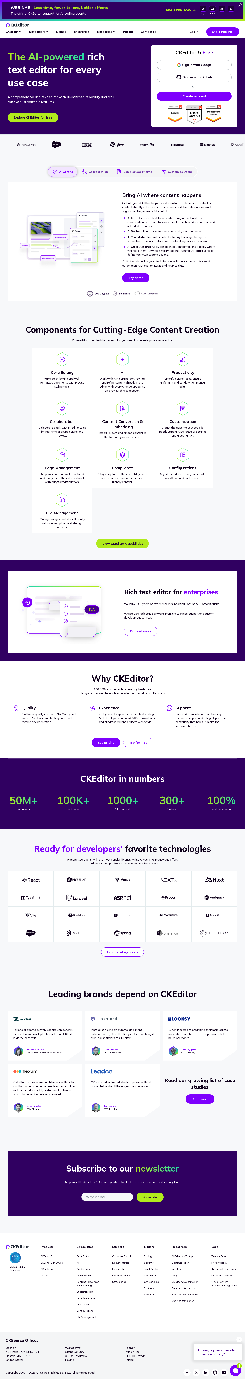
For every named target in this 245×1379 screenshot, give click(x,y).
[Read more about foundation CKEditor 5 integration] (122, 915)
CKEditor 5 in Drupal (52, 1262)
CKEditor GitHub (121, 1275)
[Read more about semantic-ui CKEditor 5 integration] (214, 915)
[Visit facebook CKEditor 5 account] (187, 1372)
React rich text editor (184, 1288)
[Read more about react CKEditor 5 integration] (30, 880)
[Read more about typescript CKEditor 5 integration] (30, 898)
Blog (174, 1275)
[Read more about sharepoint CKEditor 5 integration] (168, 933)
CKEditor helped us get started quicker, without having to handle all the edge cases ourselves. (121, 1084)
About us (149, 1294)
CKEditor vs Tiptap (182, 1256)
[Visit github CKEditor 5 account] (215, 1372)
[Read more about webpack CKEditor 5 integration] (214, 898)
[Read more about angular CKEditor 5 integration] (76, 880)
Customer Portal (121, 1256)
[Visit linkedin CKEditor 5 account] (205, 1372)
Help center (119, 1268)
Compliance (83, 1304)
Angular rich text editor (185, 1294)
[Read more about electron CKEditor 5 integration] (214, 933)
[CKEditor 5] (17, 25)
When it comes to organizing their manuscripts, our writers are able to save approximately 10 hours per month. (198, 1034)
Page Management (87, 1297)
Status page (119, 1281)
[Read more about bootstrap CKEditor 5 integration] (76, 915)
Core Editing (84, 1256)
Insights (176, 1268)
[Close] (239, 5)
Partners (149, 1288)
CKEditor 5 (47, 1256)
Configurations (85, 1310)
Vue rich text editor (183, 1300)
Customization (85, 1291)
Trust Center (151, 1268)
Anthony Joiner (189, 1049)
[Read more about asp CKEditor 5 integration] (122, 898)
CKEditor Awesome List (185, 1281)
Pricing (148, 1256)
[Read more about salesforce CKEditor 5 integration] (30, 933)
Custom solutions (180, 172)
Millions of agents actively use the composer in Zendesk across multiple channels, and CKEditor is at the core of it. (43, 1034)
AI (78, 1262)
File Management (86, 1317)
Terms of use (218, 1256)
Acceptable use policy (223, 1268)
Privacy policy (219, 1262)
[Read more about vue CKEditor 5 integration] (122, 880)
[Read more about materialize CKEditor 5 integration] (168, 915)
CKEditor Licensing (222, 1275)
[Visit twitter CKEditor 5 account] (196, 1372)
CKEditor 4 (47, 1268)
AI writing (66, 172)
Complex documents (138, 172)
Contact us (150, 1275)
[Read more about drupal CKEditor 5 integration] (168, 898)
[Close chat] (239, 1339)
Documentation (121, 1262)
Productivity (83, 1268)
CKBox (44, 1275)
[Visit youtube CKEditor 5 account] (224, 1372)
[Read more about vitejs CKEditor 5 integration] (30, 915)
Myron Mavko (33, 1106)
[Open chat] (235, 1369)
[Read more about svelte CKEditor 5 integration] (76, 933)
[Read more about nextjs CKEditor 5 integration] (168, 880)
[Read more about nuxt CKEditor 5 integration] (214, 880)
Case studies (151, 1281)
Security (148, 1262)
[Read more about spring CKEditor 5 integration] (122, 933)
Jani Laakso (110, 1106)
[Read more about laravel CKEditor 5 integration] (76, 898)
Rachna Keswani (35, 1049)
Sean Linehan (111, 1049)
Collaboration (98, 172)
